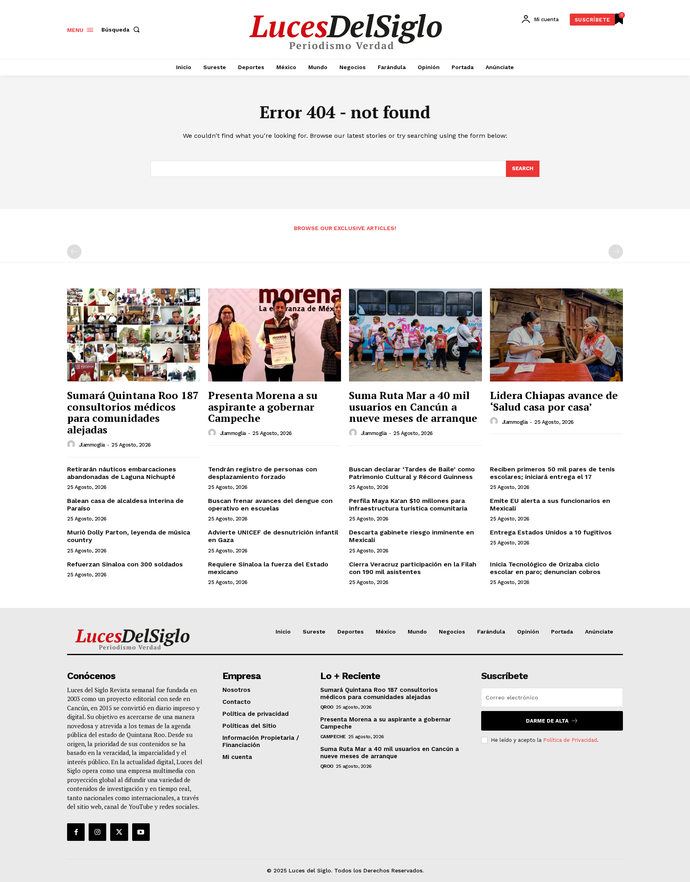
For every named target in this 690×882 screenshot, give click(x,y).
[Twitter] (119, 832)
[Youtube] (141, 832)
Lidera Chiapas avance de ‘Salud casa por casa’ (554, 400)
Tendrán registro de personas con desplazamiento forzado (262, 473)
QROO (326, 707)
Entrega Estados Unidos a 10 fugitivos (551, 532)
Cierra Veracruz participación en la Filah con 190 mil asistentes (412, 568)
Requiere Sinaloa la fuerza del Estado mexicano (268, 568)
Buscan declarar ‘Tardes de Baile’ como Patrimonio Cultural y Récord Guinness (412, 473)
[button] (122, 29)
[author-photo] (72, 444)
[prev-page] (74, 251)
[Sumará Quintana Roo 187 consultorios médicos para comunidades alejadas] (133, 334)
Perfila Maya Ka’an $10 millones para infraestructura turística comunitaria (408, 504)
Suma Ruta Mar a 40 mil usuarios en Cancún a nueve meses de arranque (413, 406)
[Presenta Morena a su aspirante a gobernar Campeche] (274, 334)
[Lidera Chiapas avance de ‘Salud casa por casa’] (556, 334)
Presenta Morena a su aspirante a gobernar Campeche (262, 406)
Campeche (333, 736)
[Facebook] (76, 832)
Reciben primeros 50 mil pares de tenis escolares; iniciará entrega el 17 (552, 473)
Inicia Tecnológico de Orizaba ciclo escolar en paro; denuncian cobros (545, 568)
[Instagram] (97, 832)
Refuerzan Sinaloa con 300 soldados (125, 564)
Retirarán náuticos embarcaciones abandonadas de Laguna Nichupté (121, 473)
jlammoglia (92, 445)
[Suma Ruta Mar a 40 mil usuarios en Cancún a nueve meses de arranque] (415, 334)
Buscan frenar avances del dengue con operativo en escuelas (270, 504)
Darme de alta (547, 721)
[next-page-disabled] (616, 251)
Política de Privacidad (570, 740)
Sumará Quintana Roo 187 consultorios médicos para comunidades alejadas (133, 412)
